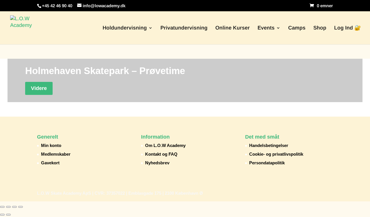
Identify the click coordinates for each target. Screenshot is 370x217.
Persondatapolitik (267, 162)
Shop (319, 28)
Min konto (51, 145)
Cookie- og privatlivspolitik (276, 154)
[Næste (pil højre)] (8, 215)
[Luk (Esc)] (20, 207)
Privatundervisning (184, 28)
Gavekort (50, 162)
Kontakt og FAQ (161, 154)
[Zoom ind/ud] (2, 207)
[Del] (14, 207)
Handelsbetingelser (268, 145)
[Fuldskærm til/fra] (8, 207)
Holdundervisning (125, 28)
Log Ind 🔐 (347, 28)
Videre (39, 88)
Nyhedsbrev (157, 162)
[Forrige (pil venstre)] (2, 215)
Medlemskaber (56, 154)
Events (266, 28)
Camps (297, 28)
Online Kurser (232, 28)
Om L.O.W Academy (165, 145)
